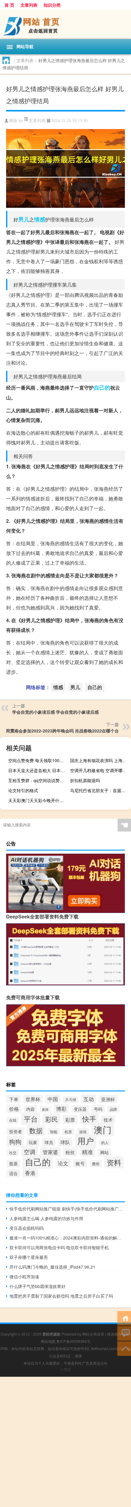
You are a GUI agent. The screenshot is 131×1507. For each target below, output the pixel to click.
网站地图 (48, 1341)
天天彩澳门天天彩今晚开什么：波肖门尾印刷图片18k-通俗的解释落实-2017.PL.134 (38, 800)
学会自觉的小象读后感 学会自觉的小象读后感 (55, 712)
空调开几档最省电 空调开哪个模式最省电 (99, 770)
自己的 (102, 387)
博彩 (61, 1108)
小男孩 (65, 1369)
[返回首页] (124, 1318)
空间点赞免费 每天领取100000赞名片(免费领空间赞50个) (38, 760)
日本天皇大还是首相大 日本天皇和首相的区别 (38, 770)
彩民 (51, 1119)
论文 (63, 1163)
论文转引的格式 (23, 790)
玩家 (33, 1142)
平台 (31, 1119)
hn (21, 120)
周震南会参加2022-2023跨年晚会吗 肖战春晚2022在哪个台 (62, 731)
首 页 (9, 5)
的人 (104, 1142)
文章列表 (28, 5)
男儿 (23, 219)
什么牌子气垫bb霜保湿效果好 (37, 1286)
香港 (30, 1173)
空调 (29, 1151)
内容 (30, 1109)
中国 (53, 1099)
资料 (114, 1162)
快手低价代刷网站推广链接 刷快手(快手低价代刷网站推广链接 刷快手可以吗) (67, 1209)
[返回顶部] (124, 1348)
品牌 (113, 1109)
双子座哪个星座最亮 (28, 1257)
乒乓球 (70, 1099)
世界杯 (33, 1099)
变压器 (80, 1109)
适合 (13, 1173)
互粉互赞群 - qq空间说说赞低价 (38, 780)
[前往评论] (124, 1333)
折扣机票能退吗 (85, 780)
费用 (95, 1163)
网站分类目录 (93, 1333)
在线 (12, 1120)
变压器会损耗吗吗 (26, 1228)
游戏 (83, 1131)
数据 (36, 1130)
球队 (65, 1142)
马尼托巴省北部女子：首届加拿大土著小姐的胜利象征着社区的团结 (99, 790)
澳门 (103, 1129)
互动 (88, 1099)
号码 (98, 1109)
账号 (80, 1163)
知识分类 (52, 5)
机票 (68, 1131)
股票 (13, 1163)
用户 (85, 1141)
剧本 (45, 1109)
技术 (108, 1120)
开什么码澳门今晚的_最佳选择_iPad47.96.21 (52, 1267)
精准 (87, 1152)
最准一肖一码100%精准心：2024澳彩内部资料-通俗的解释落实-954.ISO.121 (67, 1238)
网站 (104, 1152)
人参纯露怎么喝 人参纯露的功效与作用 (46, 1218)
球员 (48, 1142)
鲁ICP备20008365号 (73, 1341)
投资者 (15, 1131)
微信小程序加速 (24, 1276)
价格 (14, 1108)
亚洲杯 (108, 1099)
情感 (39, 219)
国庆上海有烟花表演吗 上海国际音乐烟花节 (99, 760)
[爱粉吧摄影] (65, 24)
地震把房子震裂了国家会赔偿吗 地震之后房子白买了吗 (61, 1296)
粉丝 (70, 1152)
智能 (53, 1131)
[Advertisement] (65, 1442)
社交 (12, 1152)
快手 (89, 1119)
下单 (13, 1099)
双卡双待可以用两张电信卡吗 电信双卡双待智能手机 (59, 1247)
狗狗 (15, 1141)
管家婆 (50, 1152)
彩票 (70, 1119)
